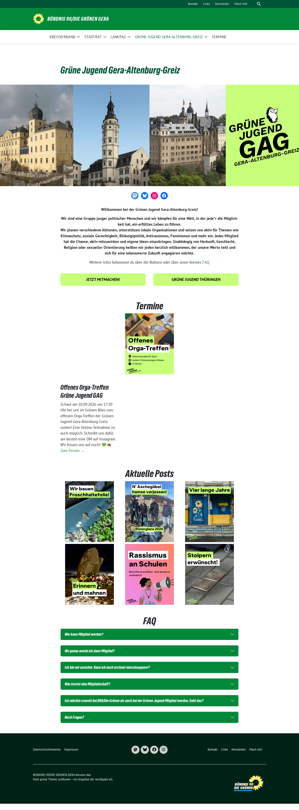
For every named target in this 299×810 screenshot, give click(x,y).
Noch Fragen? (74, 717)
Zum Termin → (72, 450)
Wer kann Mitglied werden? (84, 634)
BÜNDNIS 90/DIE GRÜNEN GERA (78, 19)
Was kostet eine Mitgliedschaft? (87, 684)
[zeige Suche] (259, 4)
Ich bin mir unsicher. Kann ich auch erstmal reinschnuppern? (107, 667)
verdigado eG (103, 779)
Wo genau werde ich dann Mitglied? (90, 651)
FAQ (205, 262)
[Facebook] (154, 750)
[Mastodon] (135, 750)
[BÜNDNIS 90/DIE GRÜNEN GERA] (38, 18)
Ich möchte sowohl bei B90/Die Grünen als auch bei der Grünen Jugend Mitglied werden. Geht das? (134, 700)
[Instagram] (163, 750)
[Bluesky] (145, 750)
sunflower (64, 779)
